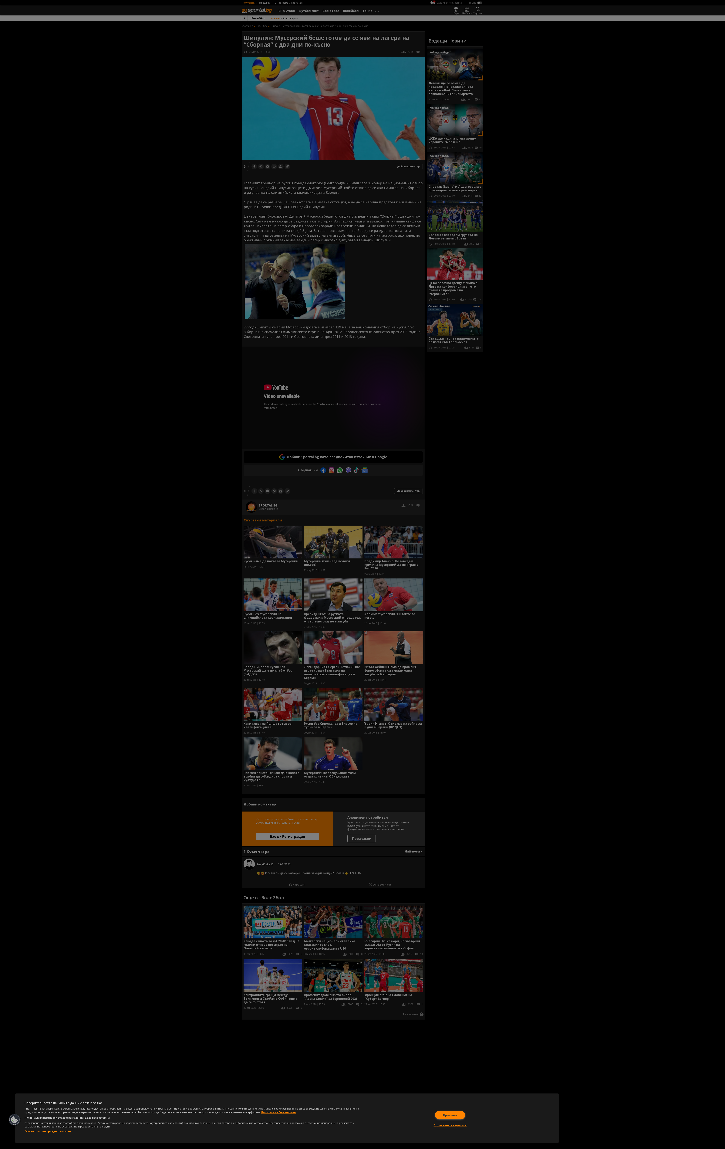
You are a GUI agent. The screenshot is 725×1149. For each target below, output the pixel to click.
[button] (14, 1120)
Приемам (450, 1115)
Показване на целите (450, 1125)
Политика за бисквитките (278, 1112)
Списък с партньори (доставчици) (48, 1131)
